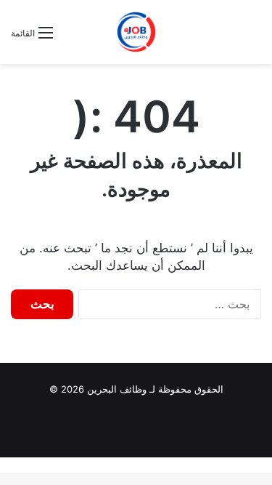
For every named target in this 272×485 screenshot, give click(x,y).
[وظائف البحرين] (136, 32)
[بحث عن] (71, 38)
